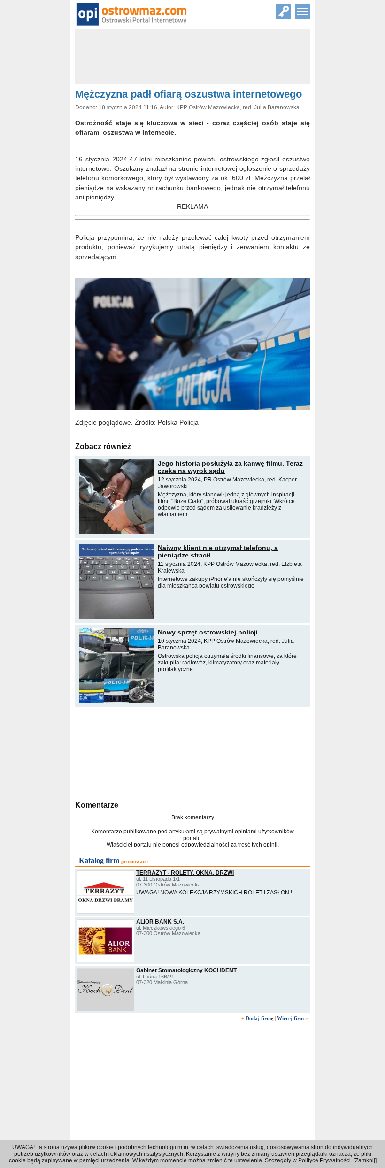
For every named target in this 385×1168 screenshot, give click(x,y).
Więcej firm (290, 1018)
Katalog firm (99, 860)
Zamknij (365, 1160)
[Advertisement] (192, 752)
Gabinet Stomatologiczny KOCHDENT (186, 970)
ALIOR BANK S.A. (160, 921)
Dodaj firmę (259, 1018)
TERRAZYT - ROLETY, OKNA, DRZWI (185, 873)
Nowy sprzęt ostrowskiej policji (208, 632)
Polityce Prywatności (324, 1160)
